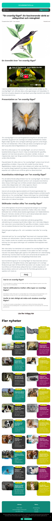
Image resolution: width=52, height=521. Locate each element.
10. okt (18, 482)
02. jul (18, 436)
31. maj (43, 342)
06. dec (43, 373)
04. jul (18, 420)
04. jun (18, 451)
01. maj (18, 358)
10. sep (43, 482)
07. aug (43, 405)
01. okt (18, 405)
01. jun (43, 451)
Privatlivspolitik (28, 519)
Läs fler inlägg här (26, 313)
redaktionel (47, 21)
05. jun (43, 436)
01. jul (43, 327)
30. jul (18, 327)
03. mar (43, 358)
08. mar (19, 467)
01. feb (18, 373)
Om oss (36, 509)
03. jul (43, 420)
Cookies (36, 511)
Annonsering (36, 507)
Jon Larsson (16, 21)
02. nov (18, 389)
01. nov (43, 389)
